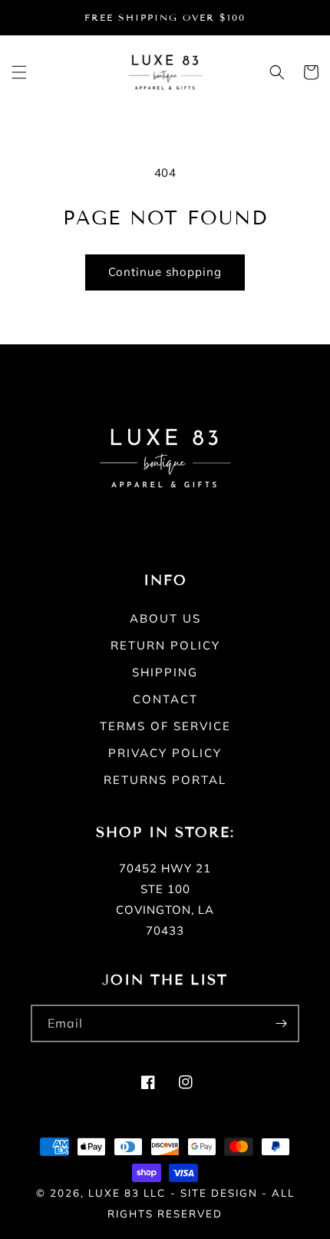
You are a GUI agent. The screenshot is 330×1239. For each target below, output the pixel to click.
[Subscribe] (281, 1023)
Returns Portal (165, 779)
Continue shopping (165, 271)
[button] (19, 72)
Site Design (219, 1193)
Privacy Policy (165, 753)
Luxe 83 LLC (127, 1193)
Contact (165, 699)
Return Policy (165, 645)
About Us (165, 618)
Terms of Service (165, 726)
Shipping (165, 672)
